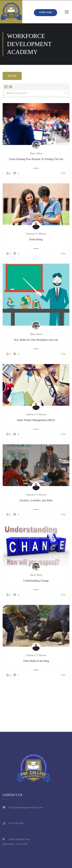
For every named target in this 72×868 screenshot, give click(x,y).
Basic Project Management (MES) (36, 420)
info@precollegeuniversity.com (26, 807)
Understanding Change (36, 580)
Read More (36, 124)
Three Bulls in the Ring (36, 660)
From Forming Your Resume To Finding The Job (36, 159)
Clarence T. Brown (36, 233)
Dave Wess (36, 153)
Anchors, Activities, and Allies (36, 500)
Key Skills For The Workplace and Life (36, 339)
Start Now (45, 12)
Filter (12, 75)
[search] (65, 93)
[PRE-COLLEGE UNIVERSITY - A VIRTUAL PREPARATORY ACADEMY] (11, 11)
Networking (36, 239)
